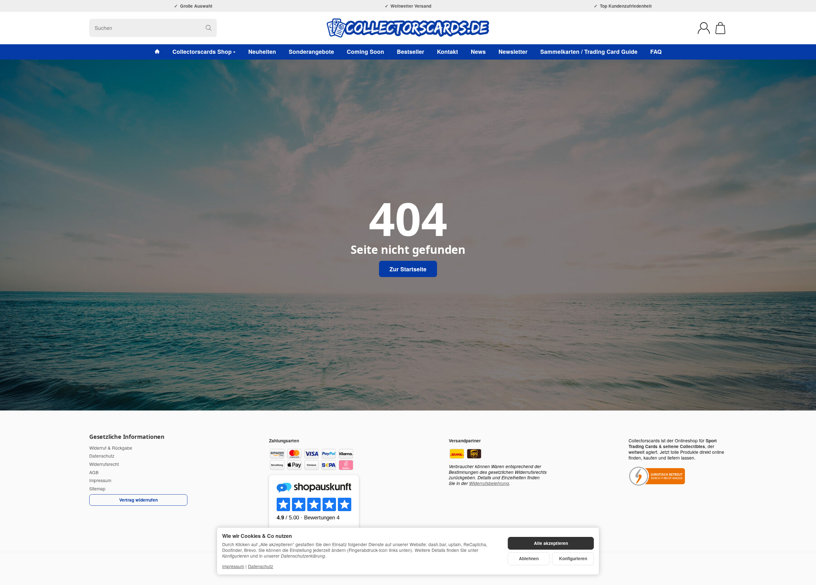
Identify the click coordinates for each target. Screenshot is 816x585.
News (478, 51)
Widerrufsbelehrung (489, 483)
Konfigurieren (573, 558)
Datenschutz (260, 566)
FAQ (656, 51)
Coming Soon (365, 51)
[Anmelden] (703, 28)
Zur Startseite (408, 269)
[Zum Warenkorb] (720, 28)
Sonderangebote (311, 51)
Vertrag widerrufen (138, 500)
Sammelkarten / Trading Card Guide (589, 51)
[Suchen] (208, 28)
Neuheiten (262, 51)
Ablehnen (529, 558)
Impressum (233, 566)
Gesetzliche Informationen (126, 437)
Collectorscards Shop (202, 51)
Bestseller (410, 51)
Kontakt (447, 51)
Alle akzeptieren (551, 543)
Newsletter (513, 51)
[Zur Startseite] (408, 28)
